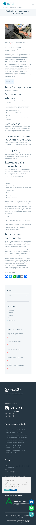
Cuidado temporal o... (13, 349)
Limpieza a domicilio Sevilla (13, 447)
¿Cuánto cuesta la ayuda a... (15, 341)
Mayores (25, 42)
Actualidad (19, 42)
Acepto (7, 489)
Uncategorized (12, 320)
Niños (9, 318)
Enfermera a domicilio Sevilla (13, 445)
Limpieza (10, 312)
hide (12, 81)
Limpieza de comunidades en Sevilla (15, 450)
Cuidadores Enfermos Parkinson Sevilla (16, 437)
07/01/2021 (11, 42)
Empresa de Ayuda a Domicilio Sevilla (16, 430)
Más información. (15, 486)
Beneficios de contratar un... (15, 365)
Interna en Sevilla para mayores (14, 432)
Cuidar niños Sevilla (11, 452)
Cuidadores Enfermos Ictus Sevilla (15, 442)
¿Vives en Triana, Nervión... (15, 357)
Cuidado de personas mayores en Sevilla (16, 435)
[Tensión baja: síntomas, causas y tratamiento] (18, 31)
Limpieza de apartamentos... (15, 334)
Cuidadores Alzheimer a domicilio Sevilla (16, 440)
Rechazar (13, 489)
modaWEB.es (27, 522)
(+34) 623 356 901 (9, 467)
